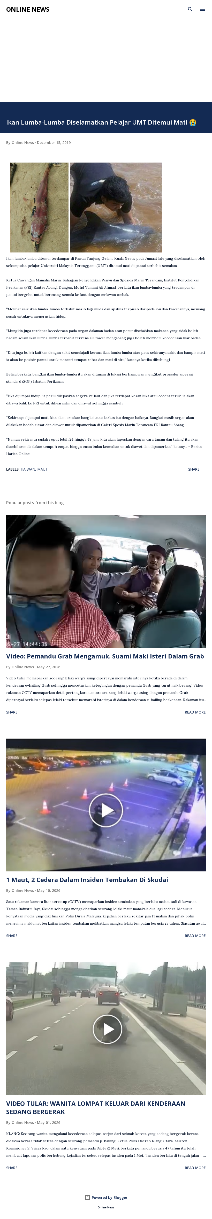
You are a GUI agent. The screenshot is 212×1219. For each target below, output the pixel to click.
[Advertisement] (106, 63)
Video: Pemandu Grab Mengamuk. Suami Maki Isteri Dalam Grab (105, 656)
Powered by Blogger (109, 1197)
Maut (42, 469)
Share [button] (194, 469)
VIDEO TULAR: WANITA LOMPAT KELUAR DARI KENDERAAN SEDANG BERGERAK (96, 1107)
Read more (195, 712)
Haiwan (28, 469)
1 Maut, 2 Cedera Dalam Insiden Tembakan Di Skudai (87, 879)
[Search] (190, 9)
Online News (27, 9)
